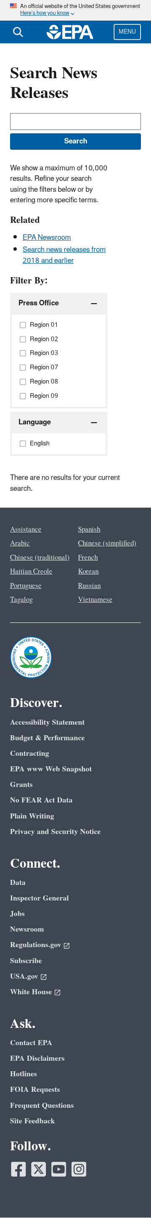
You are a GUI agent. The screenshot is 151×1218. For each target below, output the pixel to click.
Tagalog (21, 599)
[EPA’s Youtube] (58, 1169)
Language (34, 422)
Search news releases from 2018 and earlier (64, 255)
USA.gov (24, 976)
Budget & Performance (47, 737)
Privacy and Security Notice (55, 831)
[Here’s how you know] (75, 10)
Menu (127, 32)
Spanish (89, 529)
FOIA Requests (35, 1089)
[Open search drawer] (18, 32)
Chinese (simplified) (107, 543)
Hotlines (23, 1074)
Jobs (17, 913)
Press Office (38, 303)
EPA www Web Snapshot (51, 769)
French (88, 557)
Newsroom (27, 929)
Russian (89, 585)
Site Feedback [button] (32, 1121)
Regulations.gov (35, 944)
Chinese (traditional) (40, 557)
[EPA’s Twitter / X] (38, 1169)
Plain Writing (32, 816)
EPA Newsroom (47, 237)
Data (18, 882)
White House (31, 992)
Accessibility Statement (47, 722)
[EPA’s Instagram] (78, 1169)
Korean (88, 571)
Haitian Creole (31, 571)
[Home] (70, 32)
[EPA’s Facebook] (18, 1169)
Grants (21, 784)
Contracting (29, 753)
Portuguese (26, 585)
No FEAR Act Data (41, 800)
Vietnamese (95, 599)
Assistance (26, 529)
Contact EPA (31, 1042)
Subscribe (26, 960)
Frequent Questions (42, 1105)
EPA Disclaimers (37, 1058)
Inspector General (39, 898)
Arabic (20, 543)
